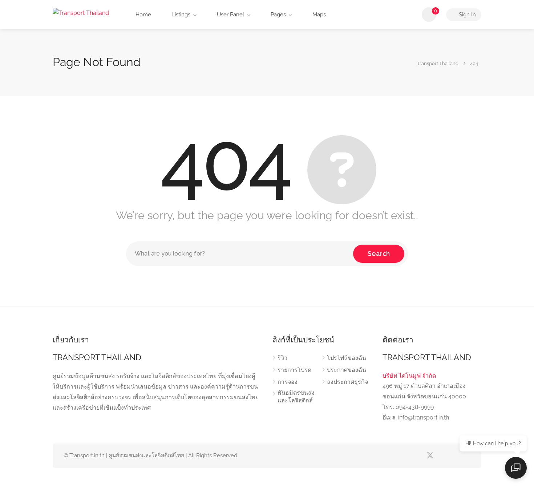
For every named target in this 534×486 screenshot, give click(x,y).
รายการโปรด (294, 369)
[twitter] (429, 455)
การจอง (288, 381)
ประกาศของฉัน (346, 369)
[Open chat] (516, 468)
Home (142, 14)
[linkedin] (441, 455)
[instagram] (465, 455)
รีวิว (282, 357)
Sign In (466, 14)
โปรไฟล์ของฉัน (346, 357)
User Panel (229, 14)
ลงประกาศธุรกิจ (347, 381)
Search (379, 253)
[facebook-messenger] (453, 455)
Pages (277, 14)
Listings (180, 14)
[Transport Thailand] (81, 12)
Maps (318, 14)
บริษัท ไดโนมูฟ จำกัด (409, 375)
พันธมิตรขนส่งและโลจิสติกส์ (296, 396)
